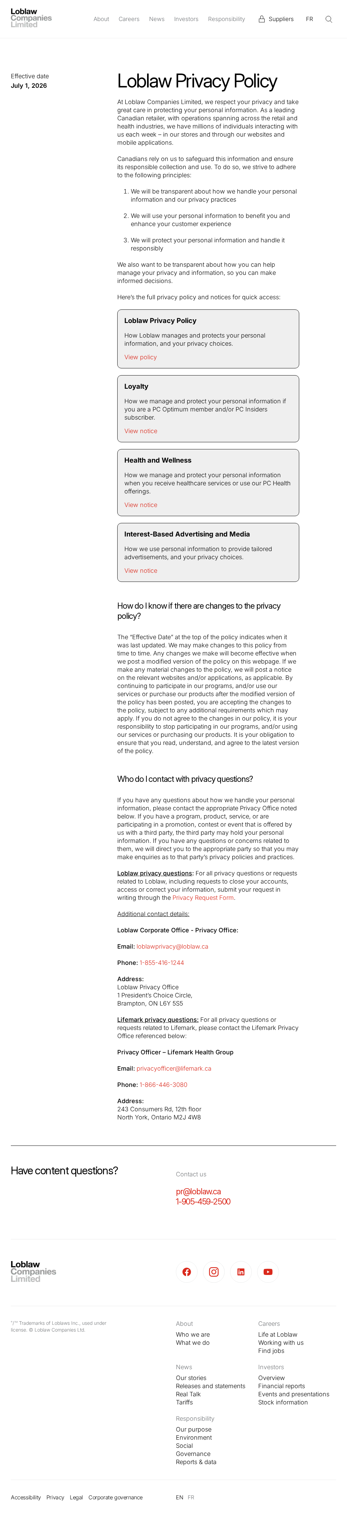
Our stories (191, 1377)
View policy (140, 357)
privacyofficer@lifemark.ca (174, 1068)
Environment (194, 1437)
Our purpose (193, 1429)
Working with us (281, 1342)
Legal (76, 1497)
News (157, 19)
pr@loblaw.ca (198, 1191)
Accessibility (26, 1497)
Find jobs (271, 1350)
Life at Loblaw (278, 1334)
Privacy (55, 1497)
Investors (186, 19)
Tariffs (184, 1402)
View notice (140, 430)
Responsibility (226, 19)
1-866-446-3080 (164, 1084)
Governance (193, 1453)
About (101, 19)
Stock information (283, 1402)
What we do (193, 1342)
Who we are (193, 1334)
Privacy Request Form (203, 897)
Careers (129, 19)
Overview (271, 1377)
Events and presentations (293, 1394)
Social (184, 1445)
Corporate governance (115, 1497)
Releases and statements (210, 1386)
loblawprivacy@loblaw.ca (172, 946)
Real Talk (188, 1394)
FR (309, 19)
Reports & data (196, 1461)
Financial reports (281, 1386)
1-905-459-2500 (203, 1202)
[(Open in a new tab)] (189, 1272)
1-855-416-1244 (163, 962)
